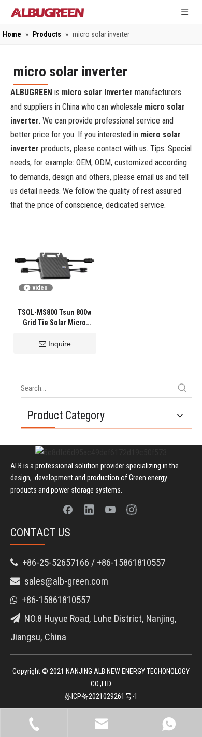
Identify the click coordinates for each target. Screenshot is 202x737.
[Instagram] (131, 509)
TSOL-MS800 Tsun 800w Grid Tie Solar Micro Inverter (54, 318)
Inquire (59, 344)
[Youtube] (110, 509)
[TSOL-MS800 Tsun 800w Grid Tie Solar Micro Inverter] (54, 260)
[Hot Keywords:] (182, 388)
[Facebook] (68, 509)
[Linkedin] (89, 509)
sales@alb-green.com (66, 581)
